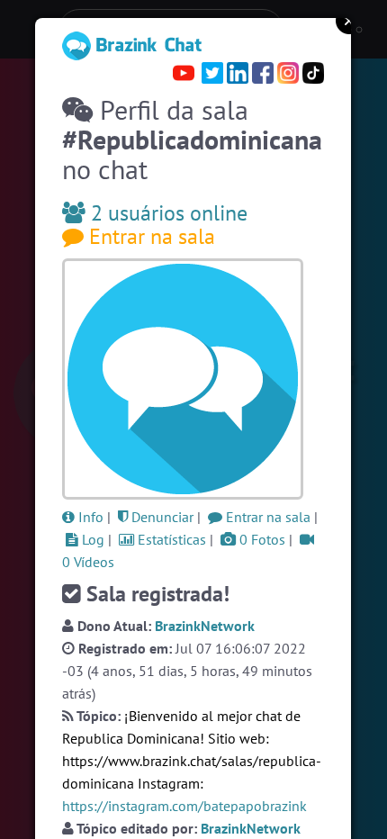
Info (89, 517)
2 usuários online (167, 213)
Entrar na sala (149, 236)
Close (349, 20)
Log (91, 539)
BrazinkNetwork (205, 626)
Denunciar (161, 517)
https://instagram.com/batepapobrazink (184, 806)
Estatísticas (170, 539)
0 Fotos (260, 539)
